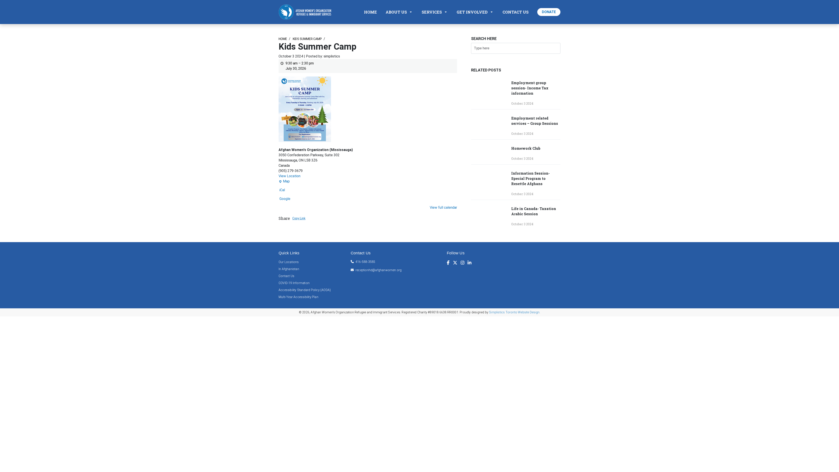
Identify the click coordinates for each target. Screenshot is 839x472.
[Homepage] (306, 12)
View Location (289, 176)
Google (284, 199)
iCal (282, 190)
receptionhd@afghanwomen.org (378, 270)
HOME (283, 39)
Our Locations (289, 262)
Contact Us (516, 12)
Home (370, 12)
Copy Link (298, 218)
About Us (396, 12)
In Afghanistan (289, 269)
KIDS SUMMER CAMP (307, 39)
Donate (549, 12)
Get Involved (472, 12)
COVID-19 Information (294, 283)
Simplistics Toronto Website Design (514, 312)
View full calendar (443, 207)
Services (432, 12)
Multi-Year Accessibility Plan (298, 297)
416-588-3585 (365, 262)
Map (284, 181)
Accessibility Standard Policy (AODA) (305, 290)
